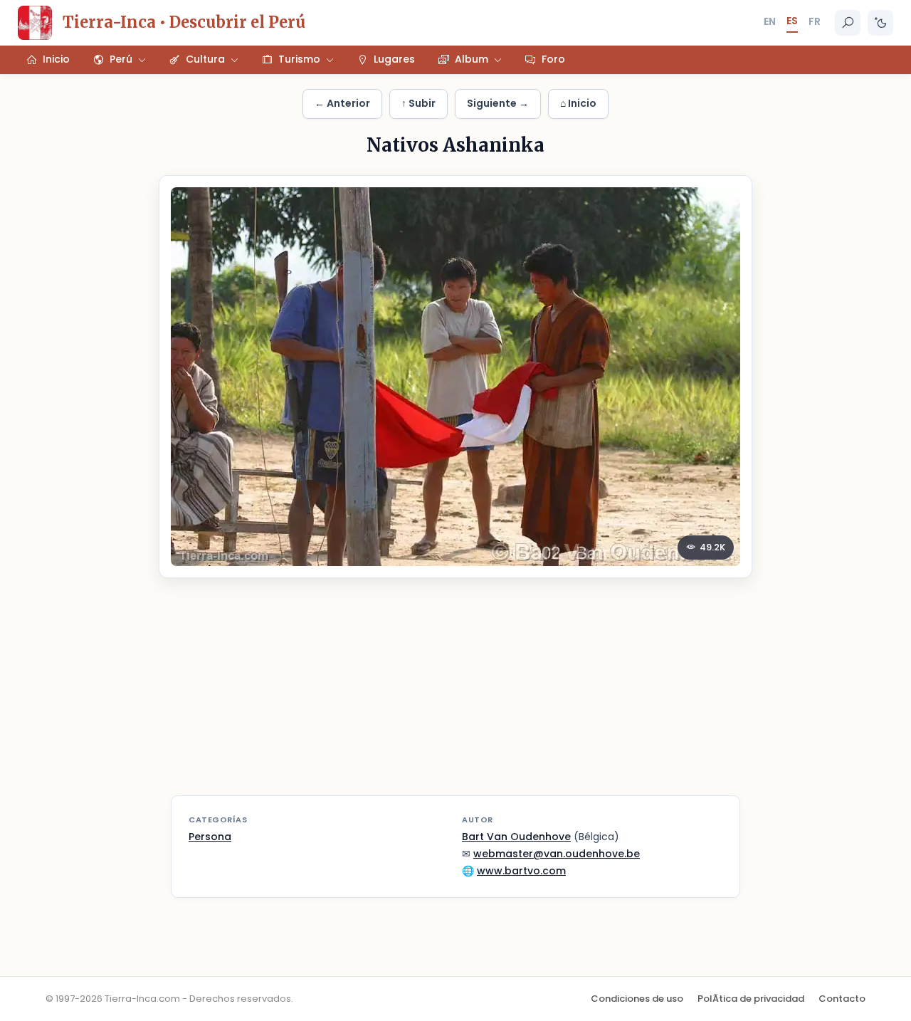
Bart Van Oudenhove (516, 836)
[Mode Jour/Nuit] (880, 23)
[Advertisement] (455, 695)
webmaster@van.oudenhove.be (556, 854)
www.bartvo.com (521, 871)
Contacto (841, 998)
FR (815, 21)
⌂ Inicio (578, 103)
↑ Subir (418, 103)
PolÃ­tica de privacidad (750, 998)
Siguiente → (498, 103)
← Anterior (342, 103)
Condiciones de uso (637, 998)
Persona (210, 836)
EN (770, 21)
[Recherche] (847, 23)
